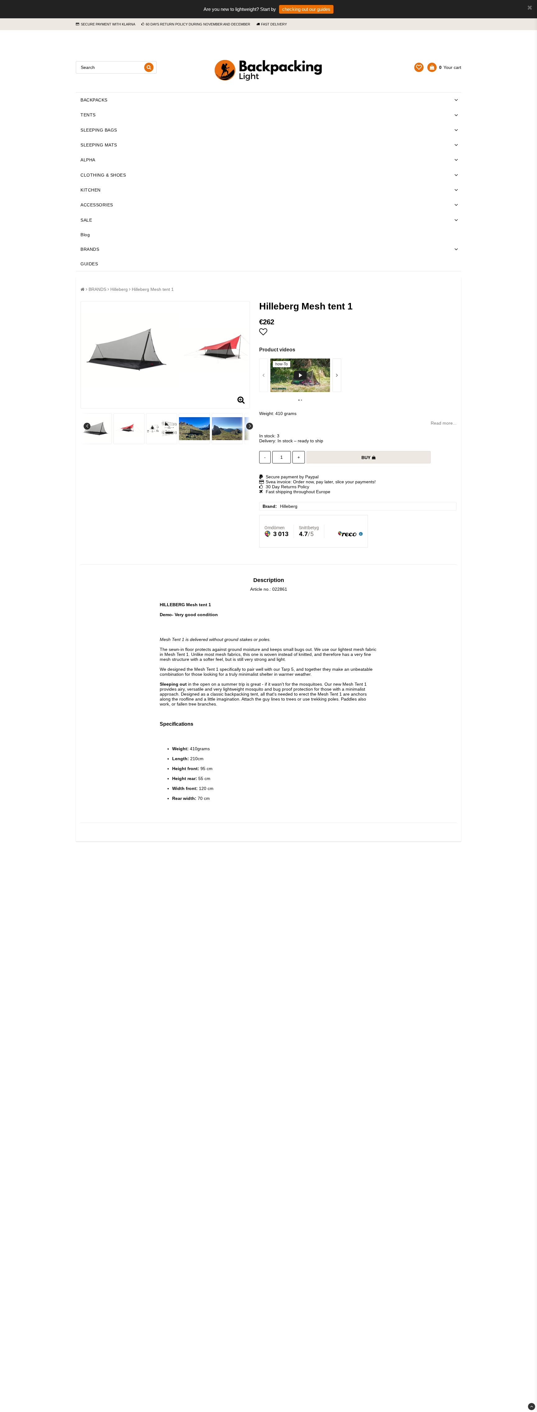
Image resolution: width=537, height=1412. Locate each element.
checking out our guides (306, 9)
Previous (87, 426)
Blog (85, 234)
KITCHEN (90, 189)
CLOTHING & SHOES (103, 175)
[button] (419, 67)
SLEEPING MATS (98, 144)
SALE (86, 220)
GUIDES (89, 263)
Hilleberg (119, 289)
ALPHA (87, 159)
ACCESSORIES (96, 204)
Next (249, 426)
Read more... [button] (444, 423)
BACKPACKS (94, 99)
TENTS (88, 114)
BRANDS (89, 249)
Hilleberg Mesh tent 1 (153, 289)
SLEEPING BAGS (98, 130)
